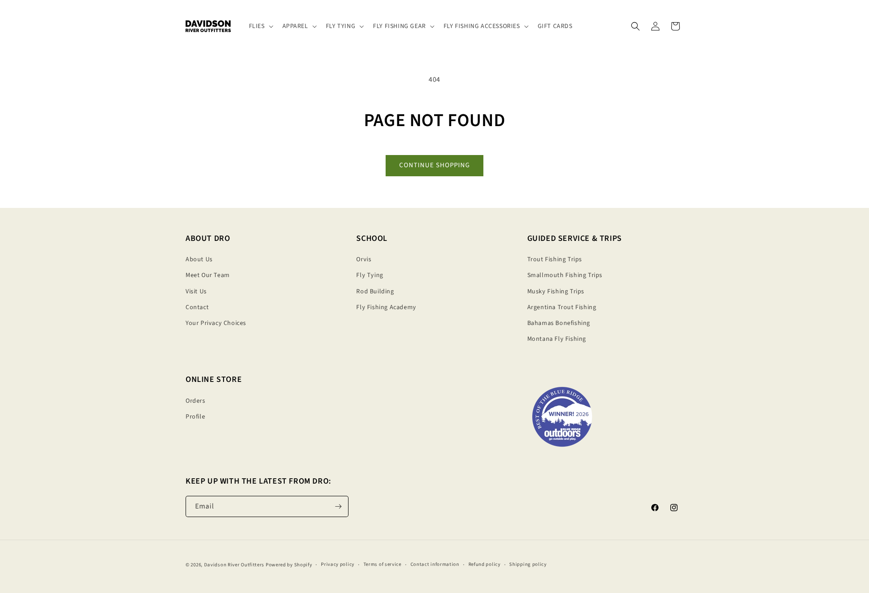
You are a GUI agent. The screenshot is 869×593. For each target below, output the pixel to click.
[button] (260, 26)
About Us (199, 259)
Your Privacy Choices (216, 323)
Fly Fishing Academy (386, 307)
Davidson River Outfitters (234, 564)
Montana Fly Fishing (556, 339)
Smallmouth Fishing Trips (564, 275)
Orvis (363, 259)
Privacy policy (337, 564)
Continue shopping (434, 165)
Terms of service (382, 564)
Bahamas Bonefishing (558, 323)
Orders (195, 400)
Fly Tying (369, 275)
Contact (197, 307)
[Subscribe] (338, 506)
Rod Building (375, 291)
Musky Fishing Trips (555, 291)
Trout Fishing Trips (554, 259)
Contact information (435, 564)
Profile (195, 416)
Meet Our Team (208, 275)
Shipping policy (528, 564)
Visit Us (196, 291)
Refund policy (484, 564)
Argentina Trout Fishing (562, 307)
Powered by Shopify (289, 564)
